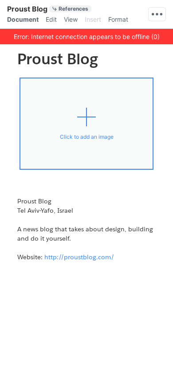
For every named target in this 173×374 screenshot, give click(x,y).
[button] (86, 36)
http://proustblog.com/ (79, 257)
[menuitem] (23, 19)
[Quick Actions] (157, 14)
